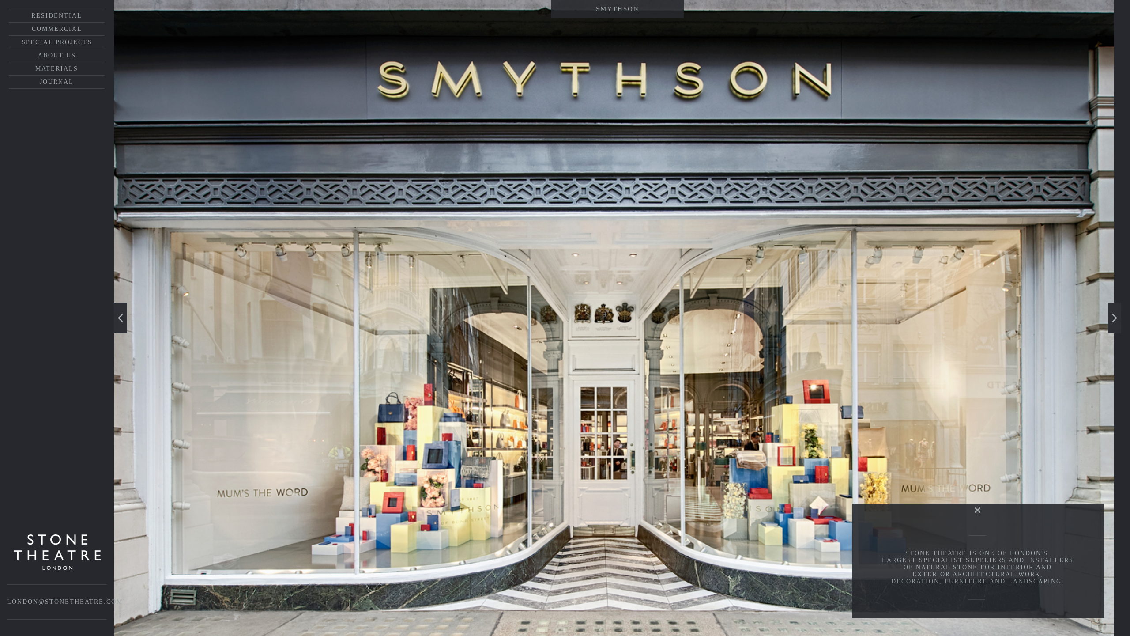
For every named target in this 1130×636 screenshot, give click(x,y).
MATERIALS (56, 68)
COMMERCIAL (57, 29)
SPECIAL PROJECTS (57, 42)
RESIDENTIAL (56, 15)
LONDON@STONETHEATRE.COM (65, 601)
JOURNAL (57, 82)
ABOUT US (57, 55)
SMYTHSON (617, 8)
